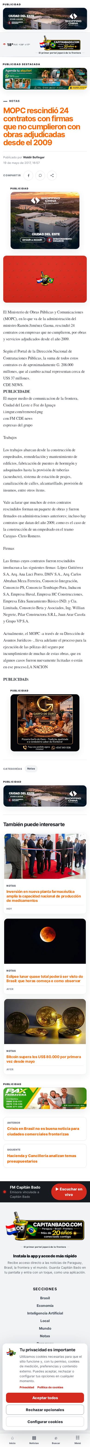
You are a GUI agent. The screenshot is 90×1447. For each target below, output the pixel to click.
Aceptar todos (45, 1397)
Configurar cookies (45, 1421)
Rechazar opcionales (45, 1409)
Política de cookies (50, 1387)
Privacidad (27, 1387)
